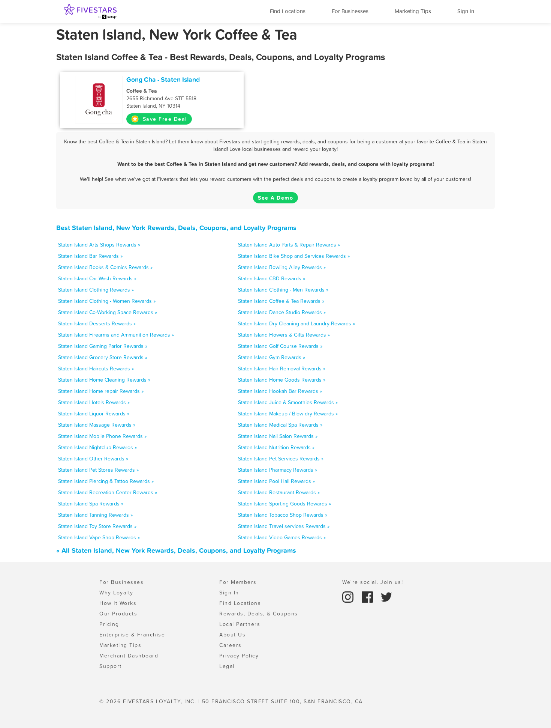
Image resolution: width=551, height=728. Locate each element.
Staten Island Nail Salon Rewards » (277, 436)
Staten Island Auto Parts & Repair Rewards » (289, 244)
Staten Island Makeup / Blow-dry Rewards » (288, 413)
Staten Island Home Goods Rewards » (281, 380)
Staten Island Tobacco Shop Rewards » (282, 515)
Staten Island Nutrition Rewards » (276, 447)
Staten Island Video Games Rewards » (282, 537)
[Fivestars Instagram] (349, 596)
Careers (230, 645)
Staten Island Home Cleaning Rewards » (104, 380)
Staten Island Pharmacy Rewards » (277, 470)
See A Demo (275, 198)
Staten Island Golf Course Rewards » (280, 346)
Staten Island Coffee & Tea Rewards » (281, 301)
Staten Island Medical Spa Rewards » (280, 425)
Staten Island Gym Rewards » (271, 357)
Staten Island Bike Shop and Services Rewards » (294, 256)
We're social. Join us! (372, 582)
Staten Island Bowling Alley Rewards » (282, 267)
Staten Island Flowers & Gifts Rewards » (284, 334)
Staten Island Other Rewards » (93, 458)
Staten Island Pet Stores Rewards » (98, 470)
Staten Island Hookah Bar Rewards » (280, 391)
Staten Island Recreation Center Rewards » (107, 492)
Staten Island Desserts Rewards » (97, 323)
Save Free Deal (164, 119)
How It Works (117, 603)
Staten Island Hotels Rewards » (94, 402)
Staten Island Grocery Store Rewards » (102, 357)
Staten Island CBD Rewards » (271, 278)
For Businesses (350, 11)
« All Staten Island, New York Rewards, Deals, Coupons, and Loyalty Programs (176, 550)
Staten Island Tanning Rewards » (95, 515)
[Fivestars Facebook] (368, 596)
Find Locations (287, 11)
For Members (238, 582)
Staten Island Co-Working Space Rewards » (107, 312)
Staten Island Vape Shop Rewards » (99, 537)
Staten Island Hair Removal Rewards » (281, 368)
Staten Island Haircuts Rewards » (96, 368)
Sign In (465, 11)
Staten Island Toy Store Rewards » (97, 526)
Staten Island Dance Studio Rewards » (282, 312)
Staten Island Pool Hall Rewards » (276, 481)
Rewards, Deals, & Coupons (258, 613)
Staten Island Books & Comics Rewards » (105, 267)
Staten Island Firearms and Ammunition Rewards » (116, 334)
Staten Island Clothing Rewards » (96, 289)
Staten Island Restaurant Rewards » (279, 492)
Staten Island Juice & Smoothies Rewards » (288, 402)
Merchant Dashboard (128, 655)
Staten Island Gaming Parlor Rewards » (102, 346)
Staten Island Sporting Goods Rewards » (284, 503)
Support (110, 666)
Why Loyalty (116, 592)
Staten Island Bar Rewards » (90, 256)
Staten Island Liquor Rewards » (93, 413)
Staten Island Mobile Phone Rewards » (102, 436)
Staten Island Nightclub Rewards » (97, 447)
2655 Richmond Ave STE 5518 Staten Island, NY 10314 (161, 98)
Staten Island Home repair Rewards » (101, 391)
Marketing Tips (413, 11)
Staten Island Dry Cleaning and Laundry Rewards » (296, 323)
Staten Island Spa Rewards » (90, 503)
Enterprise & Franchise (132, 634)
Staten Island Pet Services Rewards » (280, 458)
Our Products (118, 613)
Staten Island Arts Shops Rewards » (99, 244)
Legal (227, 666)
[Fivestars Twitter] (386, 596)
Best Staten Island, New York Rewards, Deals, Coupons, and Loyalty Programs (176, 228)
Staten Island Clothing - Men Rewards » (283, 289)
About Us (232, 634)
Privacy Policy (239, 655)
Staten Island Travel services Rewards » (283, 526)
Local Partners (239, 624)
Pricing (109, 624)
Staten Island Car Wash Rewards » (97, 278)
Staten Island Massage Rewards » (96, 425)
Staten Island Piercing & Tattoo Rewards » (106, 481)
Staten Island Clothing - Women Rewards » (107, 301)
